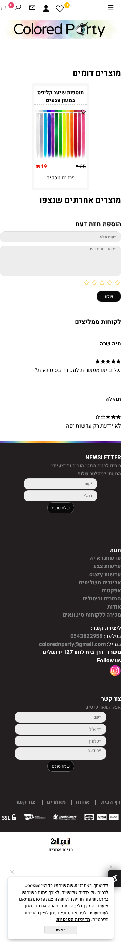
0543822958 (86, 636)
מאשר (60, 929)
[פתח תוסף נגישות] (114, 878)
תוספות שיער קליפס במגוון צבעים (60, 96)
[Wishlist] (60, 8)
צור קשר (25, 802)
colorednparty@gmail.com (72, 644)
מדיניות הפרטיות (73, 919)
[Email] (32, 8)
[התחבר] (46, 8)
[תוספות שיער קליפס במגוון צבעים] (60, 157)
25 (83, 167)
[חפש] (18, 8)
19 (44, 167)
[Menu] (111, 8)
